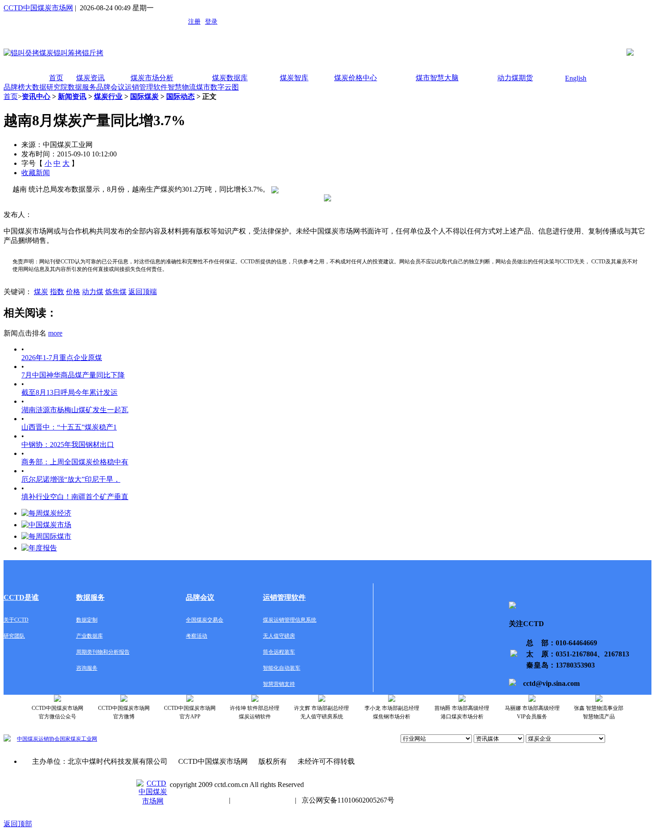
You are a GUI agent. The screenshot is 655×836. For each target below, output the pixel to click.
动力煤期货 (515, 78)
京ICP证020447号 (263, 800)
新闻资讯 (72, 96)
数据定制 (87, 620)
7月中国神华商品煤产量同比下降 (73, 375)
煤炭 (41, 291)
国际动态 (180, 96)
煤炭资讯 (90, 78)
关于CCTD (16, 620)
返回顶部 (18, 824)
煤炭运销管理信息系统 (289, 620)
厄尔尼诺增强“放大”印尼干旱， (70, 479)
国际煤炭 (144, 96)
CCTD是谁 (21, 597)
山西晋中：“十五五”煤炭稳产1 (69, 427)
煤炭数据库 (230, 78)
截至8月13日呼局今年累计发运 (69, 392)
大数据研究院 (46, 87)
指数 (57, 291)
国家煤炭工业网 (78, 739)
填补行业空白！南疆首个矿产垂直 (74, 496)
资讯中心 (36, 96)
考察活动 (196, 636)
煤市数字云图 (217, 87)
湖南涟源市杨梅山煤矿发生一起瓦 (74, 410)
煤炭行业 (108, 96)
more (55, 333)
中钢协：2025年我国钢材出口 (67, 444)
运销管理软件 (146, 87)
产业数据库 (89, 636)
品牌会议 (110, 87)
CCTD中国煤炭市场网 (38, 8)
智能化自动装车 (281, 668)
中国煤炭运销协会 (38, 739)
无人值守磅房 (279, 636)
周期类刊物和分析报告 (103, 652)
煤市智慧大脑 (437, 78)
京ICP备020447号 (197, 800)
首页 (56, 78)
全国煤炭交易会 (204, 620)
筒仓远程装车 (279, 652)
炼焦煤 (116, 291)
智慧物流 (182, 87)
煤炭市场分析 (152, 78)
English (575, 78)
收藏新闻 (35, 172)
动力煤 (92, 291)
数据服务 (82, 87)
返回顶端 (142, 291)
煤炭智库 (294, 78)
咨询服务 (87, 668)
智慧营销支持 (279, 684)
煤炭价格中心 (355, 78)
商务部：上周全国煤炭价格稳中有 (74, 462)
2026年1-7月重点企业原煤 (61, 357)
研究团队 (14, 636)
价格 (73, 291)
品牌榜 (14, 87)
